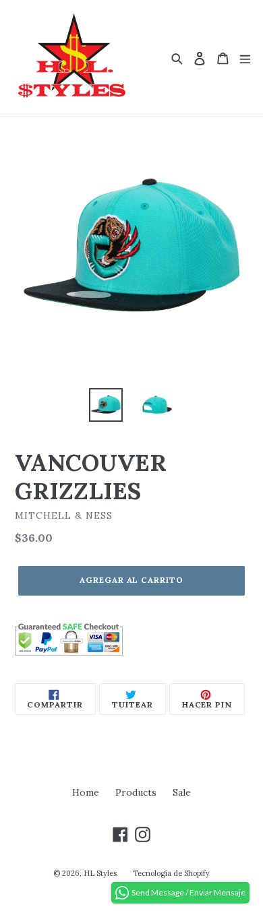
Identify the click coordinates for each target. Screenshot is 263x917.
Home (85, 792)
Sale (182, 792)
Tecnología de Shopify (171, 873)
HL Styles (100, 873)
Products (135, 792)
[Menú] (245, 58)
